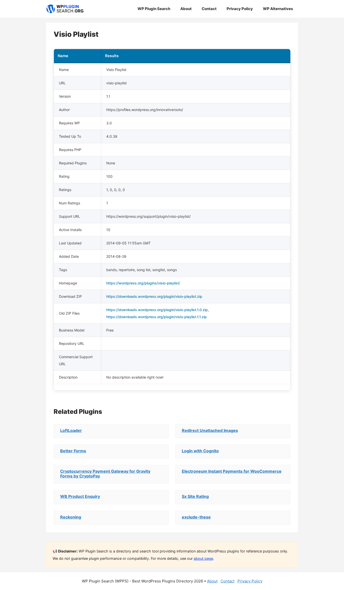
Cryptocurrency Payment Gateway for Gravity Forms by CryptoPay (105, 473)
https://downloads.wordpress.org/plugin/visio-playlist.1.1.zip (156, 317)
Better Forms (73, 450)
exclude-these (196, 517)
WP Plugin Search (153, 8)
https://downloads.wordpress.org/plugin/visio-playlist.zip (154, 296)
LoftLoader (71, 430)
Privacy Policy (240, 8)
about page (203, 558)
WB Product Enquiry (80, 496)
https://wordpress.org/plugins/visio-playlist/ (143, 283)
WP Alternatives (278, 8)
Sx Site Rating (195, 496)
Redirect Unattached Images (210, 430)
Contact (209, 8)
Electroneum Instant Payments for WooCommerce (232, 471)
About (186, 8)
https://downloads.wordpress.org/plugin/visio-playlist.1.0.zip (157, 310)
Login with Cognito (200, 450)
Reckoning (70, 517)
